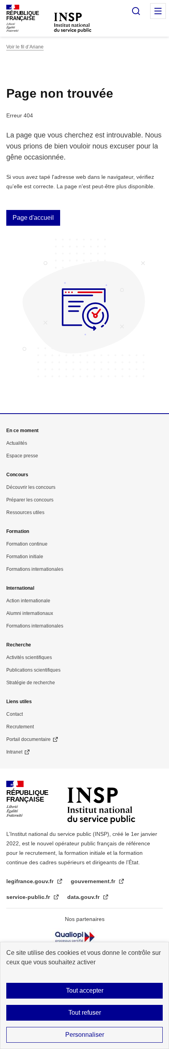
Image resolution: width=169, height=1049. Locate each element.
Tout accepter (84, 990)
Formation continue (27, 544)
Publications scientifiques (33, 670)
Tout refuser (84, 1012)
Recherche (18, 645)
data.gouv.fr (84, 897)
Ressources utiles (25, 512)
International (20, 588)
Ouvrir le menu (158, 11)
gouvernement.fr (94, 881)
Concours (17, 474)
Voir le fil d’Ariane (25, 47)
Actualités (16, 443)
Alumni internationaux (29, 613)
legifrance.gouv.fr (30, 881)
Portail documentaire (28, 739)
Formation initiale (24, 556)
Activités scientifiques (29, 657)
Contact (14, 714)
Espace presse (22, 456)
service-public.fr (28, 897)
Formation (17, 531)
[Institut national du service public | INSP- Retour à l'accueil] (101, 799)
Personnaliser (84, 1034)
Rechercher (136, 11)
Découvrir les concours (30, 487)
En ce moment (22, 430)
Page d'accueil (33, 217)
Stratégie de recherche (30, 682)
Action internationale (28, 600)
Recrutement (20, 727)
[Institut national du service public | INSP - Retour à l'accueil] (73, 22)
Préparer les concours (29, 500)
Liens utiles (19, 701)
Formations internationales (34, 569)
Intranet (14, 752)
